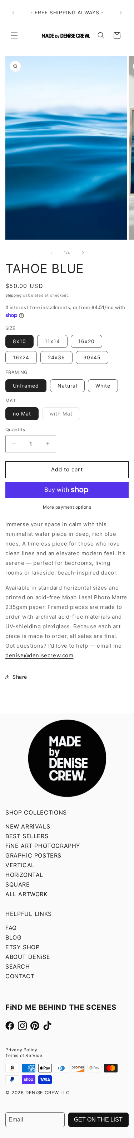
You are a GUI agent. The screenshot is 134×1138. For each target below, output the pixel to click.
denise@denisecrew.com (39, 655)
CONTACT (19, 976)
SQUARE (17, 884)
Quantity (15, 429)
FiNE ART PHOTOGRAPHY (42, 845)
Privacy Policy (21, 1049)
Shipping (13, 295)
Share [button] (20, 677)
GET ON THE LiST (98, 1120)
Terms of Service (24, 1055)
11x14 (52, 341)
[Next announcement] (121, 13)
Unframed (26, 386)
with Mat (65, 415)
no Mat (22, 413)
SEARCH (17, 966)
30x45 (92, 357)
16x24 (21, 357)
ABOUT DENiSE (27, 956)
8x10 (19, 341)
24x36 (56, 357)
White (102, 386)
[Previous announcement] (13, 13)
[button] (14, 35)
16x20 (86, 341)
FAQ (11, 927)
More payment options (67, 507)
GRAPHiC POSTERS (33, 855)
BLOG (13, 937)
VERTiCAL (20, 865)
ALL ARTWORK (26, 894)
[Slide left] (51, 253)
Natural (67, 386)
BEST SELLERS (26, 836)
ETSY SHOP (22, 947)
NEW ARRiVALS (27, 826)
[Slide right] (83, 253)
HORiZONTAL (24, 874)
